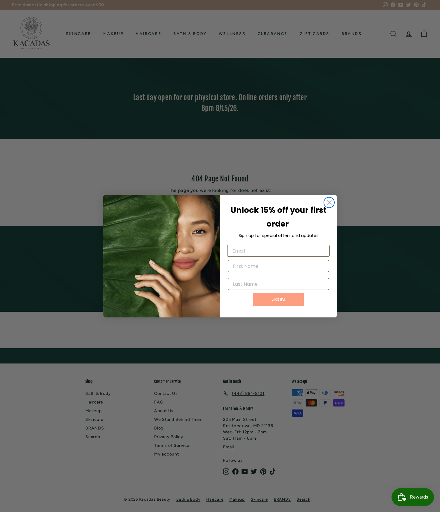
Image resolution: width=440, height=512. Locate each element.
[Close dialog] (329, 202)
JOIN (278, 299)
